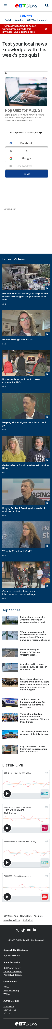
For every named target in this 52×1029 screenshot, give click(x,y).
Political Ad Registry (12, 975)
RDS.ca (6, 1013)
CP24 (6, 987)
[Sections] (5, 6)
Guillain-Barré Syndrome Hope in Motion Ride (25, 467)
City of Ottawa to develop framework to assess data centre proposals (33, 749)
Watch (8, 20)
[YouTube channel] (29, 930)
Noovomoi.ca (9, 1010)
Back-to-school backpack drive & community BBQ (21, 381)
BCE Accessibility (11, 955)
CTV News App (10, 916)
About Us (38, 916)
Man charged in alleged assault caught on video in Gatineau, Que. (33, 667)
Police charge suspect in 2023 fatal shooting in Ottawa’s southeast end (32, 620)
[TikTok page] (23, 930)
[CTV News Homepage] (26, 6)
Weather (19, 20)
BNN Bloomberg (11, 990)
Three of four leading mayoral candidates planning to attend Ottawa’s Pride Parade (34, 718)
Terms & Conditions (12, 971)
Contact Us (28, 920)
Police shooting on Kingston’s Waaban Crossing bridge (30, 652)
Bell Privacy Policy (12, 968)
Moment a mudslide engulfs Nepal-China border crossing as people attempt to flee (25, 296)
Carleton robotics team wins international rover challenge (19, 593)
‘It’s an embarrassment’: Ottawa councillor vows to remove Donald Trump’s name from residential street (35, 636)
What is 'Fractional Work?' (17, 551)
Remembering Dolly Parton (17, 339)
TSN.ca (7, 994)
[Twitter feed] (17, 930)
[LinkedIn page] (34, 930)
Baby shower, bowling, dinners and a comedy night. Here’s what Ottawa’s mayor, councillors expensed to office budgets (35, 684)
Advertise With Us (11, 920)
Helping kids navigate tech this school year (24, 424)
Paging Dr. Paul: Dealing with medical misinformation (23, 510)
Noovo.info (8, 1006)
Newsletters (25, 916)
